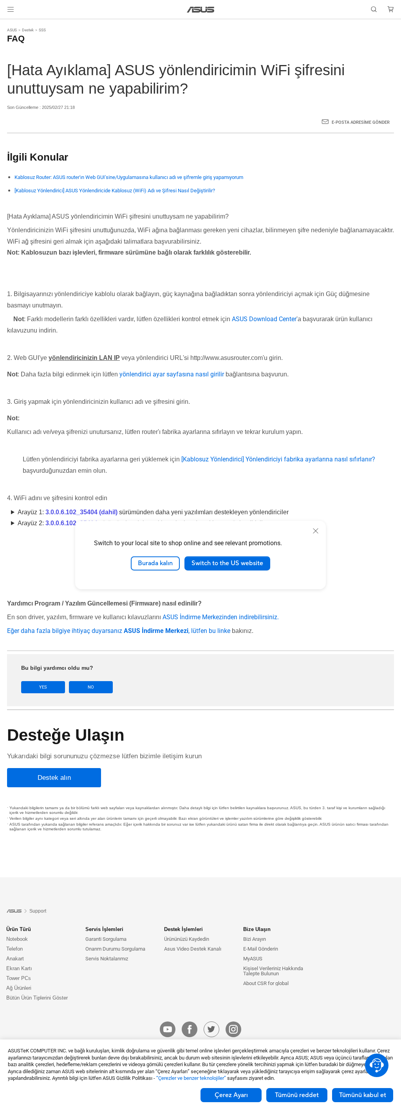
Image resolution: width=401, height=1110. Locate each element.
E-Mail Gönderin (260, 948)
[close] (315, 531)
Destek (28, 30)
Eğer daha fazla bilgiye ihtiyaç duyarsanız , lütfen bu (112, 631)
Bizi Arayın (254, 939)
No (91, 687)
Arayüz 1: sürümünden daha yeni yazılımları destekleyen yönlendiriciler (153, 512)
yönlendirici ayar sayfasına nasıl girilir (171, 374)
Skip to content (9, 24)
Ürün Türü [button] (18, 929)
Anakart (15, 958)
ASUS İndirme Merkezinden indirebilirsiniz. (221, 617)
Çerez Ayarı (231, 1095)
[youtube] (167, 1029)
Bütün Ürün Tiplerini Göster (37, 997)
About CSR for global (266, 983)
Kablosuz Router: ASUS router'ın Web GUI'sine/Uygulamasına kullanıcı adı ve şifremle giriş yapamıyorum (128, 177)
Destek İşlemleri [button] (183, 929)
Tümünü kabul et (362, 1095)
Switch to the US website (227, 563)
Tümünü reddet (297, 1095)
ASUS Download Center (264, 319)
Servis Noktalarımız (106, 958)
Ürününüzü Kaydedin (186, 939)
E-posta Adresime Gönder (361, 122)
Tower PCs (18, 978)
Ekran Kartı (19, 968)
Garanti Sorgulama (105, 939)
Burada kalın (155, 563)
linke (223, 631)
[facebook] (189, 1029)
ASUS (12, 30)
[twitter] (211, 1029)
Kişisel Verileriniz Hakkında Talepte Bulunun (273, 971)
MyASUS (252, 958)
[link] (201, 10)
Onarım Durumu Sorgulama (115, 948)
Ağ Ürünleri (18, 988)
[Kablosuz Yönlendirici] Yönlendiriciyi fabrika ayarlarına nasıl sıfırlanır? (278, 459)
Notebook (17, 939)
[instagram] (233, 1029)
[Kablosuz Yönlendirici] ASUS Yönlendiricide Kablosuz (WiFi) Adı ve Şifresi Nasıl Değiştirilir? (114, 190)
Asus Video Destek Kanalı (192, 948)
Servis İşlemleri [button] (104, 929)
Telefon (14, 948)
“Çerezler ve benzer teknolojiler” (191, 1078)
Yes (43, 687)
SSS (42, 30)
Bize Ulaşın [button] (257, 929)
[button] (10, 9)
